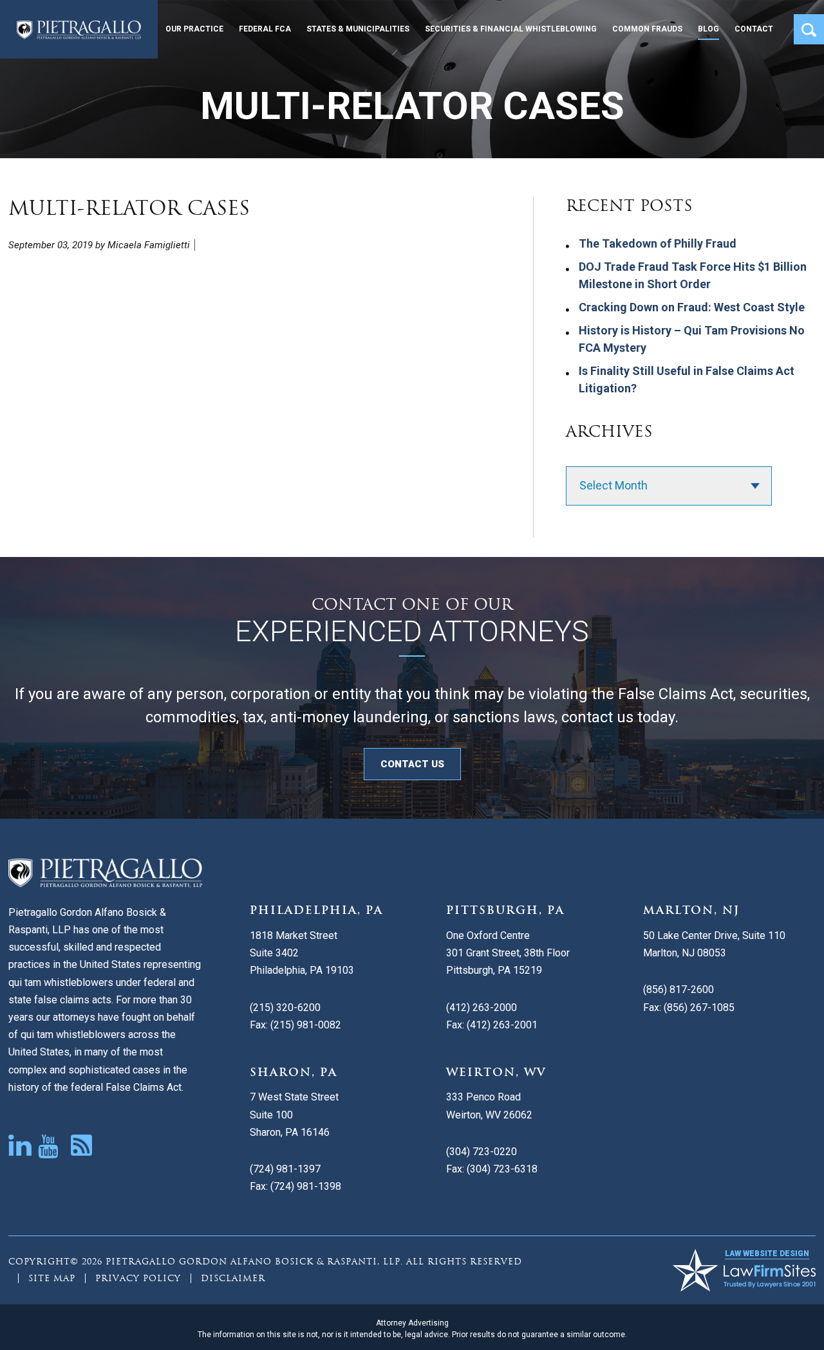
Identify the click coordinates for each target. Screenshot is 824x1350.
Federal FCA (265, 28)
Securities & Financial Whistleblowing (511, 28)
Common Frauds (647, 28)
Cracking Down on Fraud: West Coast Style (692, 307)
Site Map (51, 1278)
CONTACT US (412, 764)
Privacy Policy (138, 1278)
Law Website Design (767, 1253)
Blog (708, 28)
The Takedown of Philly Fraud (657, 243)
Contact (754, 28)
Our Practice (194, 28)
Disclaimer (233, 1278)
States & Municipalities (357, 28)
